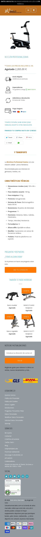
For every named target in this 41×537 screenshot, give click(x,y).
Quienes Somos (10, 395)
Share (20, 137)
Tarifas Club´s (9, 442)
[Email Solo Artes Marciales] (27, 476)
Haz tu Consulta (20, 270)
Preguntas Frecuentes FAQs (14, 411)
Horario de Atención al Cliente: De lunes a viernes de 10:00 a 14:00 (19, 465)
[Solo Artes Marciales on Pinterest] (18, 476)
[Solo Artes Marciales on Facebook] (10, 476)
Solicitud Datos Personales (14, 420)
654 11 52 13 (31, 89)
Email (10, 143)
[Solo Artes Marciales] (13, 11)
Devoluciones (9, 408)
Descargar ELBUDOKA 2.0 (14, 455)
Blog (6, 445)
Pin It (30, 137)
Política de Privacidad (12, 398)
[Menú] (28, 10)
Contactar (8, 436)
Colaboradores (10, 461)
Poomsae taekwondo (12, 452)
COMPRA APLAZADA (12, 439)
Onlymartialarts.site (11, 449)
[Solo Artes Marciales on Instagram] (22, 476)
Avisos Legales (10, 405)
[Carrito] (33, 10)
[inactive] (13, 495)
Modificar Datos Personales (14, 417)
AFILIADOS (8, 458)
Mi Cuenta (8, 433)
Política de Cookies (11, 401)
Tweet (10, 137)
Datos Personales (11, 414)
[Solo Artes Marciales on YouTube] (14, 476)
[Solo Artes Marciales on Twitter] (6, 476)
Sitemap (7, 423)
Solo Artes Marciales (17, 500)
